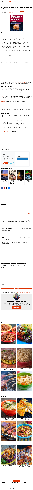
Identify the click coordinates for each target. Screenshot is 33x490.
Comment (3, 267)
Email (2, 284)
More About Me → (16, 307)
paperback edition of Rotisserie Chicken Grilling (11, 60)
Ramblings (9, 4)
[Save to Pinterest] (4, 188)
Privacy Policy (4, 484)
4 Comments (11, 12)
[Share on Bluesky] (9, 188)
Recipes (5, 4)
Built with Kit (22, 164)
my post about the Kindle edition (20, 82)
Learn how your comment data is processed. (23, 292)
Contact (23, 484)
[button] (8, 163)
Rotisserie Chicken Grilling (5, 131)
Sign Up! (13, 484)
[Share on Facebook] (2, 188)
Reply (29, 213)
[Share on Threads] (6, 188)
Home (2, 4)
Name (2, 280)
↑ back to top (16, 480)
